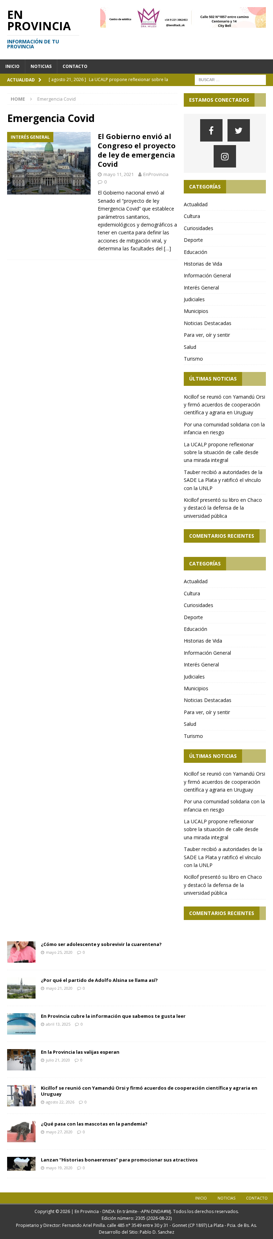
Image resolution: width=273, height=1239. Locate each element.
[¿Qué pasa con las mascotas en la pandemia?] (21, 1131)
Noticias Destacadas (207, 323)
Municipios (196, 311)
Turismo (193, 358)
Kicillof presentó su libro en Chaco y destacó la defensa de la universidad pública (223, 507)
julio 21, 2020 (58, 1060)
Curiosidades (198, 228)
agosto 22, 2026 (60, 1102)
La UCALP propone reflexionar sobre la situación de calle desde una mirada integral (221, 452)
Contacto (75, 66)
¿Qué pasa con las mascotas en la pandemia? (94, 1124)
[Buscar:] (230, 79)
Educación (195, 252)
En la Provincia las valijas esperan (80, 1052)
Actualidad (196, 204)
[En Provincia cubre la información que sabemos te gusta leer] (21, 1024)
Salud (190, 347)
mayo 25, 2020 (59, 952)
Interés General (201, 287)
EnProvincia (155, 174)
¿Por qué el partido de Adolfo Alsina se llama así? (99, 980)
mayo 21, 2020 (59, 988)
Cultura (192, 216)
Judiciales (194, 299)
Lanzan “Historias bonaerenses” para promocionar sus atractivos (119, 1159)
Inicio (12, 66)
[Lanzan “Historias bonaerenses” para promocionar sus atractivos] (21, 1164)
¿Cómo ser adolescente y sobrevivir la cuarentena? (101, 944)
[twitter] (239, 130)
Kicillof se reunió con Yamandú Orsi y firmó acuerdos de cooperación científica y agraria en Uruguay (224, 404)
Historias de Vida (203, 263)
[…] (167, 248)
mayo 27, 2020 (59, 1131)
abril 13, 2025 (58, 1024)
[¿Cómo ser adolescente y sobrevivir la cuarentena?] (21, 952)
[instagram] (225, 156)
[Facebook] (211, 130)
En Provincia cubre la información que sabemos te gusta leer (113, 1016)
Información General (207, 275)
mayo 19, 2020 (59, 1167)
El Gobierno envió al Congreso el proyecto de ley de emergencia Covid (137, 150)
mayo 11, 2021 (118, 174)
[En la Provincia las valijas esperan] (21, 1059)
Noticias (41, 66)
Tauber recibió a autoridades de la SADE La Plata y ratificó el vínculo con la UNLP (223, 480)
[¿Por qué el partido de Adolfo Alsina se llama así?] (21, 988)
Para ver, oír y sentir (207, 334)
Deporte (193, 239)
